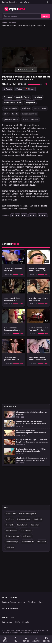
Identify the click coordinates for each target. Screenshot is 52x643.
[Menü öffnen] (47, 9)
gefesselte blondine (11, 119)
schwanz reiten (11, 530)
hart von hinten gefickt (27, 514)
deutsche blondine (10, 108)
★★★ (24, 215)
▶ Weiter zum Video (26, 69)
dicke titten (35, 525)
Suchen (45, 16)
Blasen (41, 602)
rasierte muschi (28, 542)
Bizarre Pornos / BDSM (12, 103)
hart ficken (26, 108)
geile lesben (27, 536)
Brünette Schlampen (10, 608)
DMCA (17, 622)
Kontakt (25, 622)
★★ (17, 215)
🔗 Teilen (18, 89)
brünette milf (22, 525)
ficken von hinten (23, 519)
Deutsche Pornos (9, 602)
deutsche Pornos (24, 2)
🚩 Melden (30, 89)
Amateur (21, 602)
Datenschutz (7, 622)
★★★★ (32, 215)
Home (4, 22)
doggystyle (10, 525)
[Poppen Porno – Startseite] (14, 8)
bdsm (6, 114)
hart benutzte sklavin (30, 119)
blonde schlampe (40, 108)
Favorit (8, 89)
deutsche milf (11, 514)
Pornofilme (13, 2)
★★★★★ (43, 215)
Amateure (12, 22)
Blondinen (37, 97)
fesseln (15, 114)
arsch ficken (41, 542)
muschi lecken (26, 530)
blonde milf (37, 519)
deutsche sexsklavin (29, 114)
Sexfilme (5, 2)
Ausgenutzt (30, 103)
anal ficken (10, 547)
